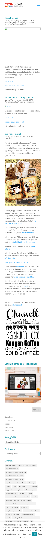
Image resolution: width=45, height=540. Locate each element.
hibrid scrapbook (30, 490)
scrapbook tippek (28, 514)
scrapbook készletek (13, 514)
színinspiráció (17, 518)
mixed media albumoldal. (23, 277)
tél (32, 521)
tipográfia (17, 521)
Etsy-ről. (25, 286)
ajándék (21, 465)
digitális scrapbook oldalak (15, 479)
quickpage (14, 507)
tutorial (25, 521)
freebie (14, 24)
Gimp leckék (10, 417)
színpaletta (28, 518)
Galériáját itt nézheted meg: (24, 242)
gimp (14, 486)
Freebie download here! (14, 85)
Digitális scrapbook (12, 22)
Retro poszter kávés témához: (16, 262)
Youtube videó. (28, 233)
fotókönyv (31, 483)
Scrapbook (9, 427)
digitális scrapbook (12, 469)
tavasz (36, 518)
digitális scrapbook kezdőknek (16, 472)
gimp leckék (22, 486)
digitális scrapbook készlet (15, 476)
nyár (7, 507)
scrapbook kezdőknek (31, 511)
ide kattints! (17, 305)
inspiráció (22, 493)
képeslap (9, 500)
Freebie (8, 424)
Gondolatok (33, 486)
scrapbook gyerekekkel (13, 511)
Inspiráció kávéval (13, 134)
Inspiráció (8, 138)
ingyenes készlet (11, 493)
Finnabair (20, 267)
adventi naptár (11, 465)
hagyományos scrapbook (14, 490)
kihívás (34, 497)
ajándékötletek (31, 465)
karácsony (9, 497)
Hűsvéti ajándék (12, 18)
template (9, 521)
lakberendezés (26, 500)
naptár (20, 504)
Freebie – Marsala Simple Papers (19, 97)
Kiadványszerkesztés (22, 497)
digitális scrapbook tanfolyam (16, 483)
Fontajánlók (9, 430)
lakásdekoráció (11, 504)
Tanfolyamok (10, 420)
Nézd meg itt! (10, 258)
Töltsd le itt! (9, 81)
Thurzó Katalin (15, 20)
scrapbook (22, 24)
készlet (16, 500)
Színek (8, 518)
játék (30, 493)
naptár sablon (30, 504)
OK (35, 534)
